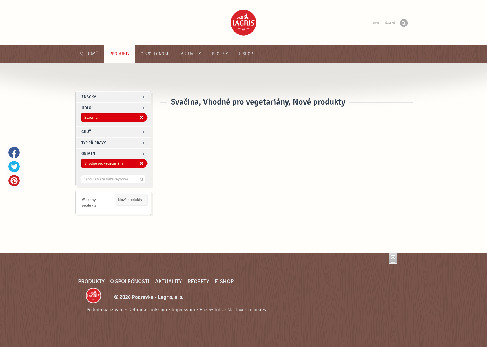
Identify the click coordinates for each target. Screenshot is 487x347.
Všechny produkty (89, 202)
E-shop (246, 54)
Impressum (183, 310)
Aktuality (191, 54)
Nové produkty (130, 199)
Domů (92, 54)
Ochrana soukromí (147, 310)
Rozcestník (211, 310)
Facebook (14, 152)
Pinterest (14, 180)
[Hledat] (403, 23)
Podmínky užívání (105, 310)
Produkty (119, 54)
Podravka (243, 22)
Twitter (14, 166)
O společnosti (155, 54)
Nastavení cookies (246, 310)
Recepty (220, 54)
